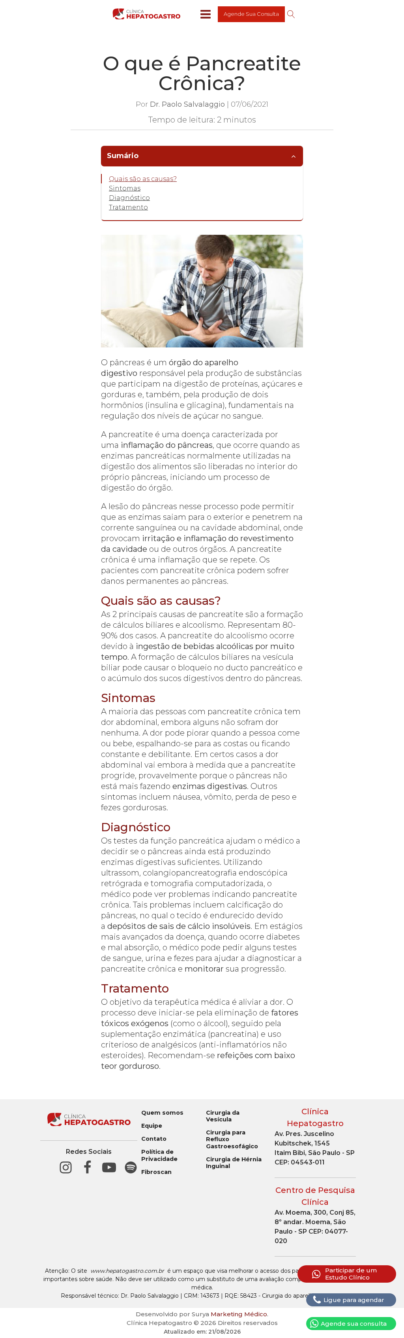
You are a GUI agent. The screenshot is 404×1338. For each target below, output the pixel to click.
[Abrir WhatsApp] (384, 1318)
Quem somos (162, 1113)
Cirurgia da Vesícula (222, 1116)
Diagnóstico (129, 198)
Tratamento (128, 207)
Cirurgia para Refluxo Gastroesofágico (232, 1139)
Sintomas (124, 188)
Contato (153, 1139)
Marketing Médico (239, 1314)
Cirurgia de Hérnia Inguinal (234, 1163)
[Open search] (291, 14)
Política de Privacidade (159, 1155)
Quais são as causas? (143, 179)
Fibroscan (156, 1172)
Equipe (151, 1126)
